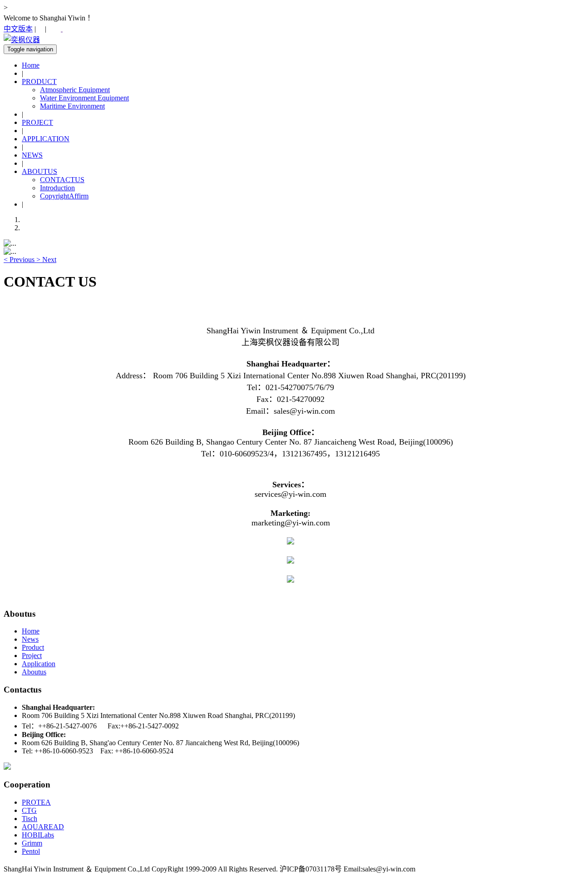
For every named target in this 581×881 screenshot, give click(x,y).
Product (33, 647)
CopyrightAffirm (64, 196)
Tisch (29, 818)
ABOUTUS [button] (39, 171)
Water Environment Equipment (84, 98)
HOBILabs (38, 835)
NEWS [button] (32, 155)
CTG (29, 810)
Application (38, 664)
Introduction (57, 188)
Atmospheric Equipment (75, 90)
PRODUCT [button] (39, 81)
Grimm (32, 843)
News (30, 639)
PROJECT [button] (37, 122)
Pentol (31, 851)
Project (32, 655)
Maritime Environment (72, 106)
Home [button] (30, 65)
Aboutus (34, 672)
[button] (20, 259)
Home (30, 631)
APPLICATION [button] (45, 139)
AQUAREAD (43, 827)
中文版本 (18, 29)
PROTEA (36, 802)
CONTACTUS (62, 179)
